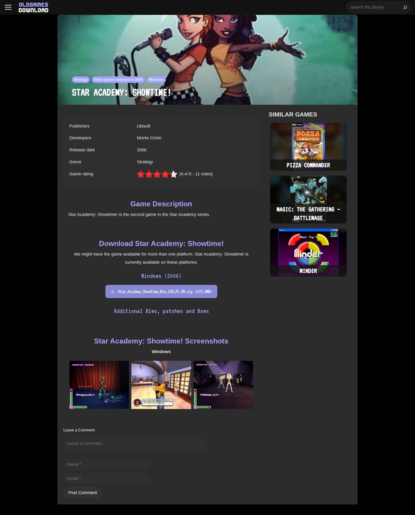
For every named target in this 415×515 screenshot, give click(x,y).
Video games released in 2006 (118, 79)
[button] (8, 7)
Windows (156, 79)
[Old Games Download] (33, 7)
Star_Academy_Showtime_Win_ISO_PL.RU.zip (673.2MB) (165, 291)
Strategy (81, 79)
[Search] (405, 7)
